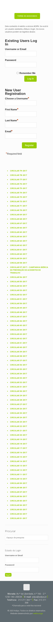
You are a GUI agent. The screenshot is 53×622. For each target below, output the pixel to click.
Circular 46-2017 (18, 321)
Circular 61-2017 (18, 250)
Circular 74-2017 (18, 193)
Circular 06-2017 (18, 496)
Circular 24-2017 (18, 417)
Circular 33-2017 (18, 378)
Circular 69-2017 (18, 215)
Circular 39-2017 (18, 352)
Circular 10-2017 (18, 479)
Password (10, 60)
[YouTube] (24, 617)
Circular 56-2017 (18, 277)
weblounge (38, 613)
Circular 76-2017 (18, 184)
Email (9, 131)
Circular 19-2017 (18, 439)
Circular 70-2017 (18, 210)
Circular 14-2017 (18, 461)
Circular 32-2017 (18, 382)
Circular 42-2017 (18, 338)
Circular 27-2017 (18, 404)
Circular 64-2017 (18, 236)
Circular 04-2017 (18, 505)
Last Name (11, 120)
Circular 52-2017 (18, 295)
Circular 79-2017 (18, 171)
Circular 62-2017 (18, 245)
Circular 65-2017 (18, 232)
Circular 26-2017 (18, 409)
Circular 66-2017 (18, 228)
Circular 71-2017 (18, 206)
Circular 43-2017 (18, 334)
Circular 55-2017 (18, 281)
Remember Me (27, 73)
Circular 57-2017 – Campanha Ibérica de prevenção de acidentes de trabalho (29, 270)
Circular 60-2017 (18, 254)
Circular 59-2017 (18, 258)
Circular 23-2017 (18, 422)
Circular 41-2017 (18, 343)
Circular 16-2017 (18, 452)
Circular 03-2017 (18, 509)
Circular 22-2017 (18, 426)
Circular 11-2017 (18, 474)
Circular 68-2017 (18, 219)
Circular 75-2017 (18, 188)
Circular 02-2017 (18, 514)
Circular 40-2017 (18, 347)
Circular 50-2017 (18, 303)
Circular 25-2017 (18, 413)
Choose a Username (17, 98)
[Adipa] (26, 5)
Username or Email (15, 49)
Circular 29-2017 (18, 395)
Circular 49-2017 (18, 308)
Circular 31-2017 (18, 387)
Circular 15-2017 (18, 457)
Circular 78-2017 (18, 175)
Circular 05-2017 (18, 501)
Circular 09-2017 (18, 483)
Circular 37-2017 (18, 360)
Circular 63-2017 (18, 241)
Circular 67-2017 (18, 223)
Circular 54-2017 (18, 286)
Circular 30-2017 (18, 391)
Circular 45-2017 (18, 325)
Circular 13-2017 (18, 466)
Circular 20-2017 (18, 435)
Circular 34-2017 (18, 374)
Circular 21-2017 (18, 431)
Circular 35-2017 (18, 369)
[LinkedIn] (28, 617)
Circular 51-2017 (18, 299)
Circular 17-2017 (18, 448)
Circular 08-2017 (18, 488)
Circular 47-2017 (18, 317)
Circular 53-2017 (18, 290)
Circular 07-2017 (18, 492)
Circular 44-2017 (18, 330)
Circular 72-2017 (18, 201)
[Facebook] (20, 617)
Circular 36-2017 (18, 365)
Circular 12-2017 (18, 470)
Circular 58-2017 (18, 263)
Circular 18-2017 (18, 444)
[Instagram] (32, 617)
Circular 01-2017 (18, 518)
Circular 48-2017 (18, 312)
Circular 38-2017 (18, 356)
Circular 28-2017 (18, 400)
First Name (11, 109)
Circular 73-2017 (18, 197)
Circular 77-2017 (18, 179)
